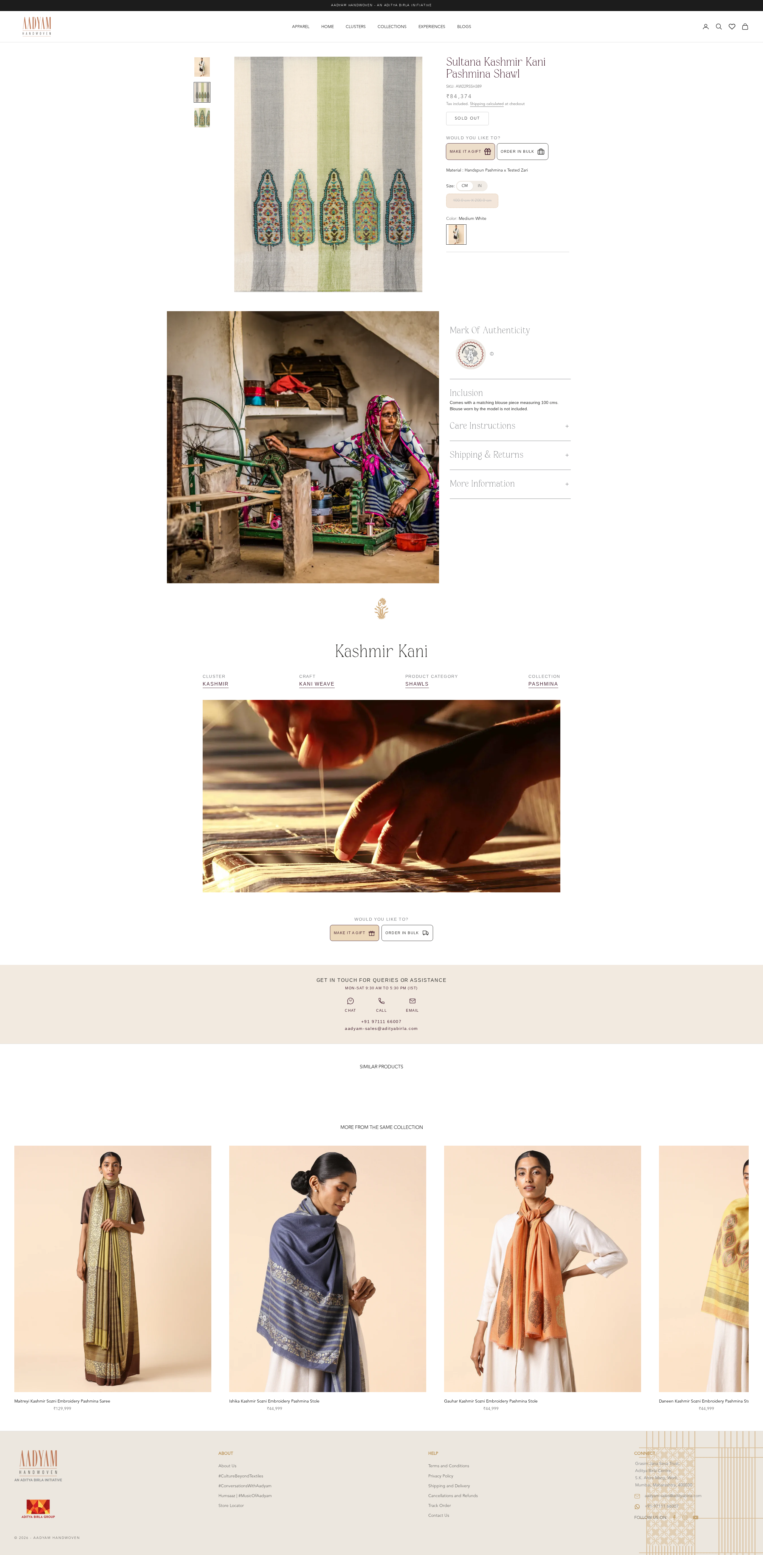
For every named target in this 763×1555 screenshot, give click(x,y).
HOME (327, 27)
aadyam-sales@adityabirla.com (381, 1028)
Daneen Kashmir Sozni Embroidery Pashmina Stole (706, 1401)
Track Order (439, 1505)
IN (480, 186)
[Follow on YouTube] (696, 1517)
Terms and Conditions (448, 1466)
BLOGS (464, 27)
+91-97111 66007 (662, 1506)
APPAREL (300, 27)
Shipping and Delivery (449, 1486)
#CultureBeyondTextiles (240, 1476)
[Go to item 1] (202, 67)
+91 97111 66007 (381, 1021)
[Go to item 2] (202, 92)
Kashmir (216, 684)
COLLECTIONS (392, 27)
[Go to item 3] (202, 117)
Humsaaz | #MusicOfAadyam (245, 1496)
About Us (227, 1466)
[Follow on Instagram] (685, 1517)
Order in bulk (517, 151)
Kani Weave (317, 684)
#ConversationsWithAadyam (245, 1486)
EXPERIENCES (431, 27)
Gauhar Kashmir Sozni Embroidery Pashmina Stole (491, 1401)
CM (465, 186)
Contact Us (438, 1515)
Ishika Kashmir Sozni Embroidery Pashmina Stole (274, 1401)
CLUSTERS (356, 27)
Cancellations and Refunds (453, 1496)
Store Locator (231, 1505)
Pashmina (543, 684)
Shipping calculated (487, 104)
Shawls (417, 684)
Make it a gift (465, 151)
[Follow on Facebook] (674, 1517)
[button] (510, 426)
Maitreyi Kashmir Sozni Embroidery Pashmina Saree (62, 1401)
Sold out (467, 118)
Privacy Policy (440, 1476)
